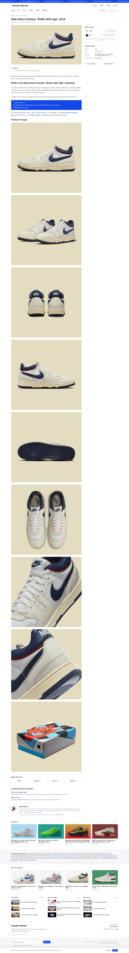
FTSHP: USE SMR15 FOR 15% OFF (30, 1)
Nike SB (45, 10)
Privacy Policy (23, 934)
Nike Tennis (24, 15)
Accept (115, 950)
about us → (34, 860)
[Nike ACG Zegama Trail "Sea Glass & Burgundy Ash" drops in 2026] (105, 835)
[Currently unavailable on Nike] (115, 35)
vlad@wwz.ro (59, 814)
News (95, 5)
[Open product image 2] (46, 230)
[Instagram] (107, 929)
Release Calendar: (16, 10)
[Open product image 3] (46, 302)
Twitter (37, 115)
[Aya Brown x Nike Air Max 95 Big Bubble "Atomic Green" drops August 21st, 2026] (78, 835)
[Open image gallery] (46, 44)
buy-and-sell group (59, 856)
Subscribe (46, 942)
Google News (105, 858)
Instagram (39, 812)
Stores (108, 5)
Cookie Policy (14, 934)
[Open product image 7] (46, 592)
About (115, 5)
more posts (41, 112)
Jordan (30, 10)
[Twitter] (111, 929)
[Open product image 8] (46, 664)
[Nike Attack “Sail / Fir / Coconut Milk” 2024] (78, 881)
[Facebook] (104, 929)
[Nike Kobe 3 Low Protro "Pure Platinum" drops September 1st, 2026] (24, 835)
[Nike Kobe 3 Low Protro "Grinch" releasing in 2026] (51, 835)
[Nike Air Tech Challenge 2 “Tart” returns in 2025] (51, 881)
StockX (20, 799)
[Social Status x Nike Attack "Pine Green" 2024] (105, 881)
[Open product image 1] (46, 158)
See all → (115, 822)
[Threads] (114, 929)
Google (31, 115)
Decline (108, 950)
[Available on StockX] (115, 31)
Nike (24, 10)
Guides (102, 5)
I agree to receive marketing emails (22, 945)
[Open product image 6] (46, 519)
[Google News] (117, 929)
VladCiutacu (23, 806)
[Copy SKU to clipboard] (102, 51)
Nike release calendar (70, 112)
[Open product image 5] (46, 447)
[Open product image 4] (46, 375)
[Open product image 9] (46, 737)
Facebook (45, 115)
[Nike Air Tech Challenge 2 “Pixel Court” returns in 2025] (24, 881)
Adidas (37, 10)
